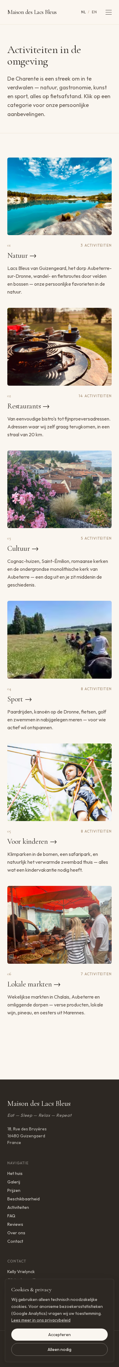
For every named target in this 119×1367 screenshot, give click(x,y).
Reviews (15, 1224)
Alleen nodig (59, 1349)
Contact (15, 1241)
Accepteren (59, 1334)
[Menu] (108, 12)
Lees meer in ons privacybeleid (40, 1320)
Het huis (15, 1173)
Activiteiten (18, 1207)
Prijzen (13, 1190)
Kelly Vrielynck (21, 1271)
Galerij (13, 1182)
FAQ (11, 1216)
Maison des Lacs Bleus (32, 12)
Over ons (16, 1233)
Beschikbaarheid (23, 1199)
